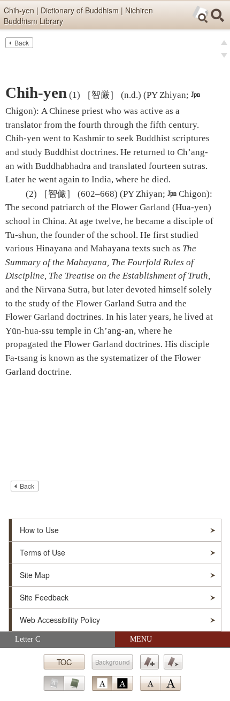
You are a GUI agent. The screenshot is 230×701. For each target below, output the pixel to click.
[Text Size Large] (170, 683)
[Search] (218, 15)
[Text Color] (112, 683)
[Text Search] (200, 14)
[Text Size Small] (150, 683)
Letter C (27, 639)
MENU (141, 639)
